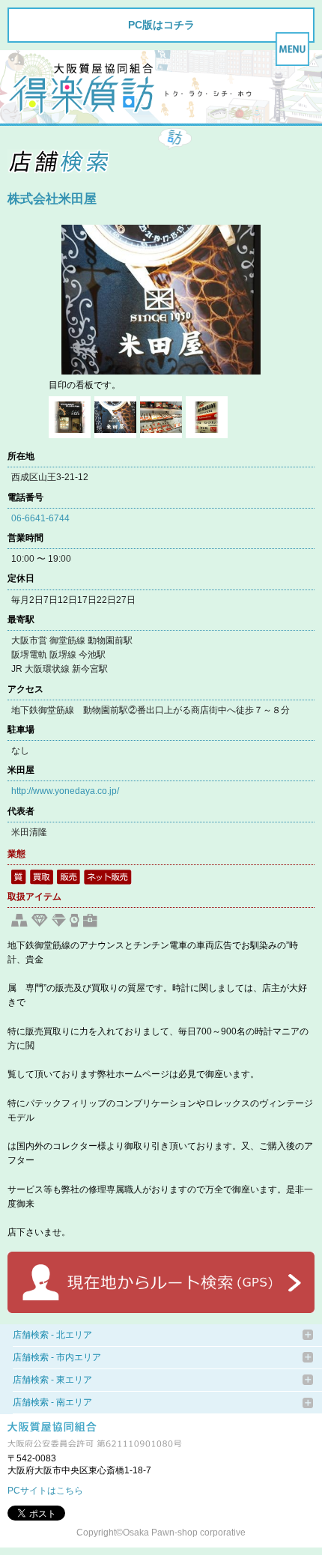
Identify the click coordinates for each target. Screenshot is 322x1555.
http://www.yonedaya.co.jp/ (65, 791)
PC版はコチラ (161, 25)
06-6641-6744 (40, 518)
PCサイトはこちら (45, 1490)
